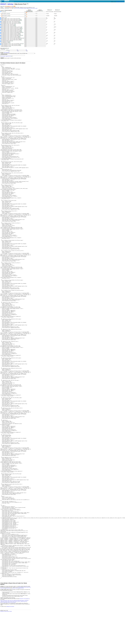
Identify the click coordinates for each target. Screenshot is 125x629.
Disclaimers (2, 611)
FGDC (15, 8)
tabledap (10, 4)
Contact (10, 611)
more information (6, 52)
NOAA (117, 1)
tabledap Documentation (10, 606)
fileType (25, 598)
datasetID (21, 598)
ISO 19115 (18, 8)
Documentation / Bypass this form (6, 56)
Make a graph (35, 8)
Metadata (21, 8)
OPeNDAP (20, 587)
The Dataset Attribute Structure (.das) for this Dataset (12, 62)
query (28, 598)
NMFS (119, 1)
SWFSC (121, 1)
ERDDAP (3, 4)
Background (26, 8)
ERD (123, 1)
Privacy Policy (7, 611)
